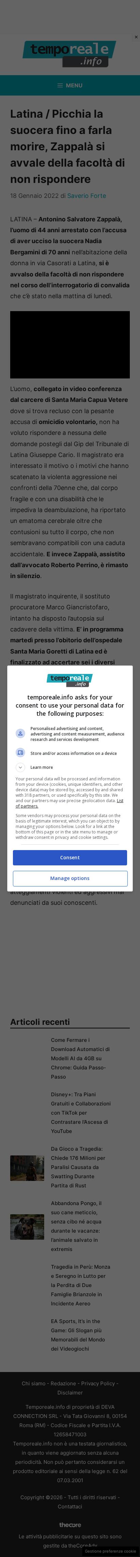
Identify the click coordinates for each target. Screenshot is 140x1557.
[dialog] (70, 778)
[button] (70, 767)
